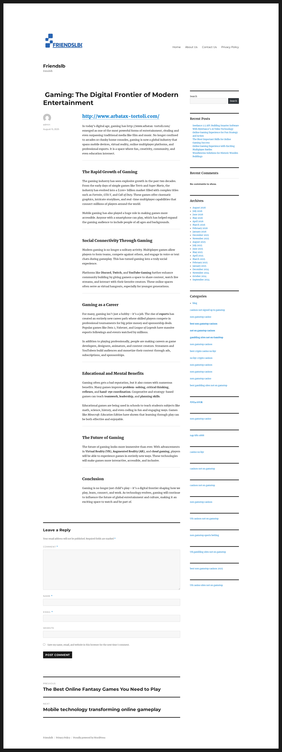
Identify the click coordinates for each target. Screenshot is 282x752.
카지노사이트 (196, 402)
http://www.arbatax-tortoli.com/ (120, 116)
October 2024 (199, 276)
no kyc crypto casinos (201, 358)
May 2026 (198, 218)
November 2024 (201, 272)
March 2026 (199, 224)
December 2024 (201, 269)
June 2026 (198, 214)
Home (176, 47)
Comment (50, 546)
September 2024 (201, 279)
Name (48, 596)
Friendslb (54, 66)
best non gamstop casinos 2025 (206, 568)
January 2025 (199, 266)
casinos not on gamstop (202, 468)
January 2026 (199, 231)
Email (48, 612)
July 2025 (197, 245)
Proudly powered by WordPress (89, 737)
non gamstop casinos (201, 344)
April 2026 (198, 221)
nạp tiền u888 (197, 435)
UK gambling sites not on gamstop (208, 552)
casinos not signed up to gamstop (207, 310)
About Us (191, 47)
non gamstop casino (200, 317)
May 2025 (198, 252)
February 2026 (200, 228)
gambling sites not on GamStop (206, 337)
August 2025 (199, 242)
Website (48, 628)
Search (193, 96)
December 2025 (201, 235)
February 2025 (200, 262)
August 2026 (199, 207)
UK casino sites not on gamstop (206, 585)
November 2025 (201, 238)
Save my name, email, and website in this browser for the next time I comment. (88, 644)
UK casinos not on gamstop (204, 518)
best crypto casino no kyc (203, 351)
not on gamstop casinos (202, 330)
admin (46, 124)
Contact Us (209, 47)
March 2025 (199, 259)
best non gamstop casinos (203, 323)
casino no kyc (197, 452)
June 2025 (198, 248)
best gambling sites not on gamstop (208, 385)
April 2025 (198, 255)
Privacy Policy (230, 47)
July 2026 (197, 211)
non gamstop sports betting (204, 535)
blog (195, 303)
